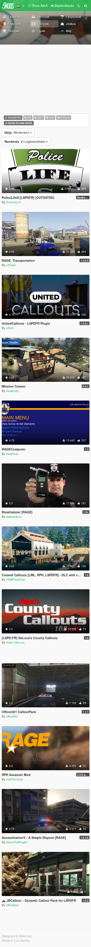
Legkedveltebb (25, 141)
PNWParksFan (15, 579)
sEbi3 (9, 328)
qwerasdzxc (13, 516)
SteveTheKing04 (16, 842)
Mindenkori (17, 132)
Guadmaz (12, 391)
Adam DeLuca (15, 642)
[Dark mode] (79, 5)
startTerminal (14, 779)
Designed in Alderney (17, 936)
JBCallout (12, 905)
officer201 (12, 716)
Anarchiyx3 (13, 202)
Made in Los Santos (16, 940)
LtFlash (11, 265)
